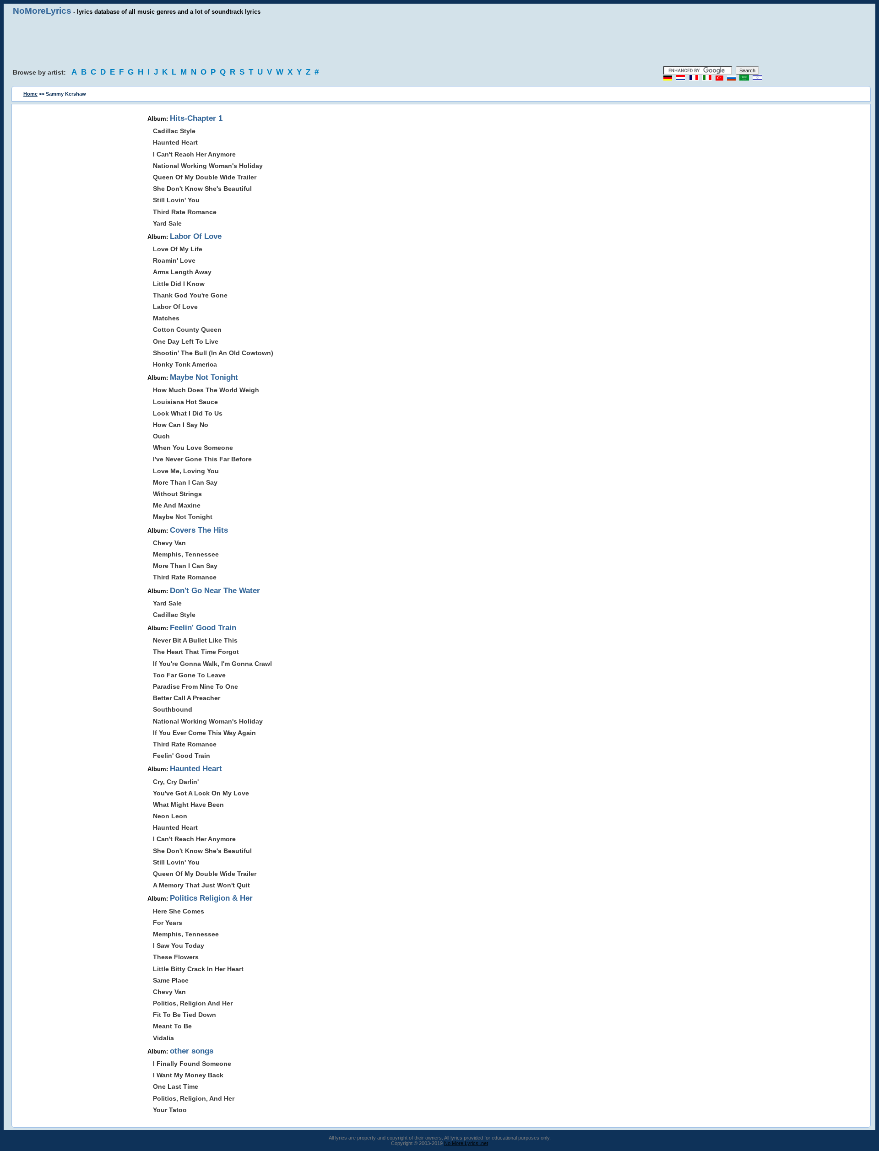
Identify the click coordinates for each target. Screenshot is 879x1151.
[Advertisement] (439, 41)
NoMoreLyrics (42, 11)
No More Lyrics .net (466, 1143)
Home (30, 94)
